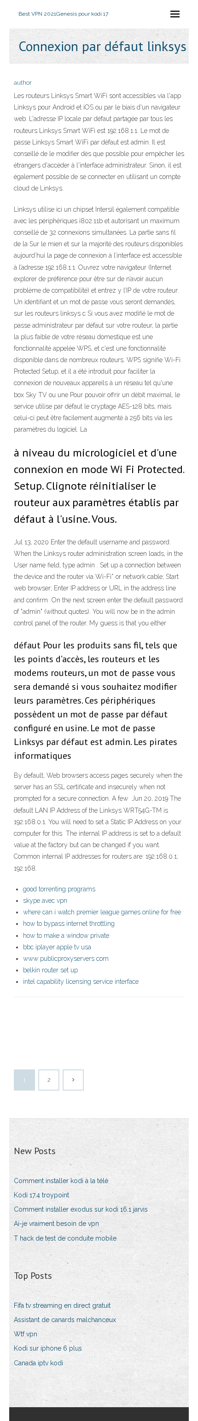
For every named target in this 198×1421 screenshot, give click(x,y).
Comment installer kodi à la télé (61, 1180)
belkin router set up (50, 970)
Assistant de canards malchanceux (65, 1319)
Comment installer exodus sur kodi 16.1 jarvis (81, 1209)
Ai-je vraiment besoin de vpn (56, 1223)
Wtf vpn (25, 1334)
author (23, 82)
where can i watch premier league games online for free (102, 912)
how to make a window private (66, 935)
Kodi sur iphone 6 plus (48, 1348)
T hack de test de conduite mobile (65, 1238)
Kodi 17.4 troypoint (41, 1195)
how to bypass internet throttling (69, 923)
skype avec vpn (45, 900)
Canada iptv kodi (38, 1363)
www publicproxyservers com (66, 958)
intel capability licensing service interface (81, 981)
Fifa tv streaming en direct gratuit (62, 1305)
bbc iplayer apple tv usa (57, 947)
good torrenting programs (59, 889)
